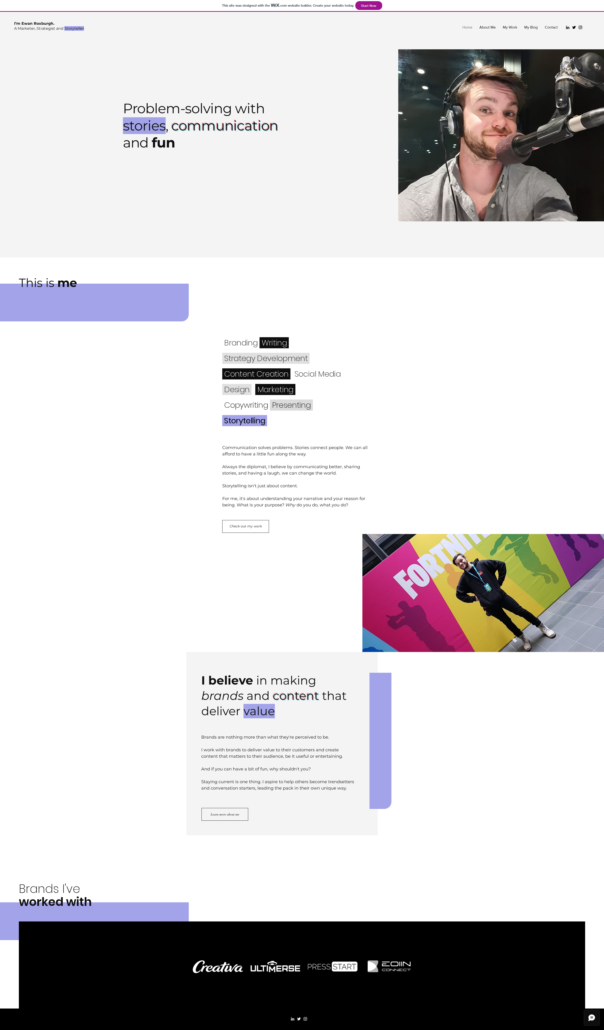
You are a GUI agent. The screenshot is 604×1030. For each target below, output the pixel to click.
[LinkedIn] (292, 1019)
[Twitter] (299, 1019)
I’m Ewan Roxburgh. (34, 23)
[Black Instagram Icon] (580, 27)
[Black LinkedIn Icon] (567, 27)
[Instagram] (305, 1019)
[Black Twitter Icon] (574, 27)
